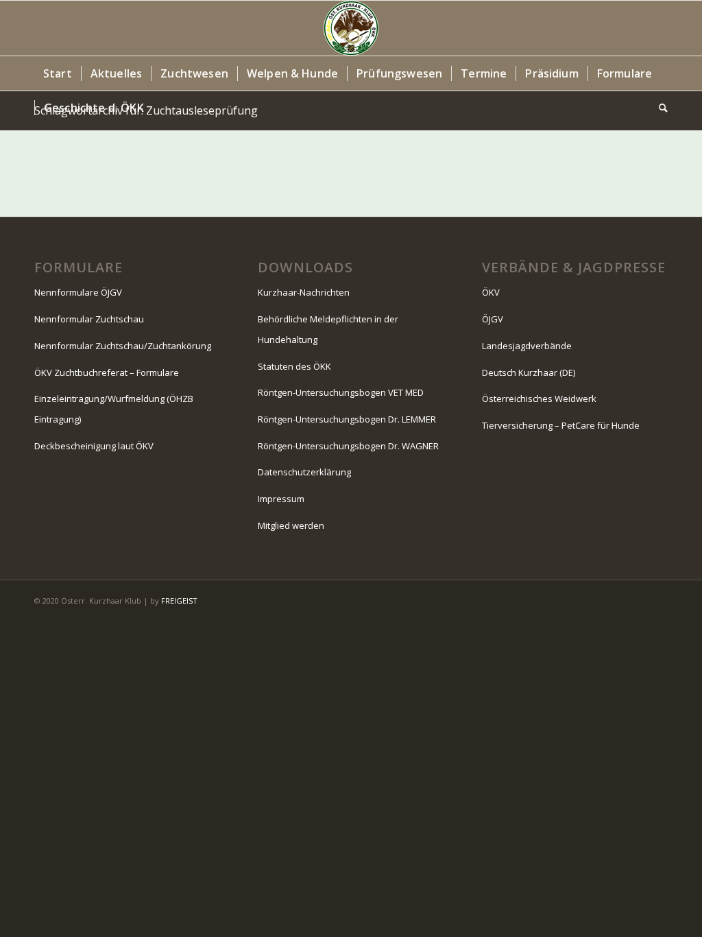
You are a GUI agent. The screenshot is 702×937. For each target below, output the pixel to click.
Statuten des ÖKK (294, 366)
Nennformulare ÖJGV (78, 292)
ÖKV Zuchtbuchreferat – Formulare (106, 372)
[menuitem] (57, 73)
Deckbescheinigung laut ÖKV (94, 446)
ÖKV (491, 292)
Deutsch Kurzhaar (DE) (528, 372)
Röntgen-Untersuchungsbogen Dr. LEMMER (347, 419)
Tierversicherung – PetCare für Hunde (561, 425)
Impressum (281, 499)
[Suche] (659, 108)
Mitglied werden (291, 525)
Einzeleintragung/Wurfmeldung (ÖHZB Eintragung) (113, 408)
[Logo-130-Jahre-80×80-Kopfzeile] (351, 28)
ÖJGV (492, 319)
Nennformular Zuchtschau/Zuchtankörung (122, 346)
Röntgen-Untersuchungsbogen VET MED (341, 392)
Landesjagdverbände (527, 346)
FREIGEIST (179, 600)
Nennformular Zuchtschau (89, 319)
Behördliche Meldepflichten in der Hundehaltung (328, 329)
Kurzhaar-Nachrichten (304, 292)
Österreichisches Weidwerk (539, 398)
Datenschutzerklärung (304, 472)
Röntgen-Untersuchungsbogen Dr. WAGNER (348, 446)
